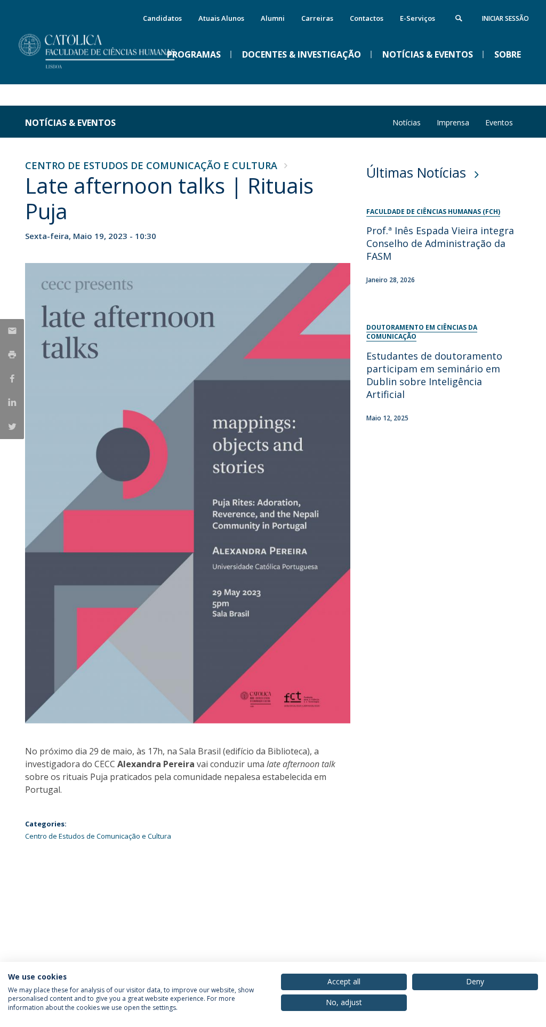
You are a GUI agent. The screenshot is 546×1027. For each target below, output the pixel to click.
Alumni (273, 18)
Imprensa (453, 122)
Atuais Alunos (221, 18)
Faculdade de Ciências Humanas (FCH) (433, 211)
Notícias (406, 122)
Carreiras (317, 18)
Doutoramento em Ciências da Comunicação (421, 332)
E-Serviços (417, 18)
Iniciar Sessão (505, 18)
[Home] (105, 75)
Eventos (499, 122)
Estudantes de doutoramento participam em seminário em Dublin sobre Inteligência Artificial (434, 375)
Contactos (366, 18)
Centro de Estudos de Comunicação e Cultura (151, 165)
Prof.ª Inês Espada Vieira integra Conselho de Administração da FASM (440, 243)
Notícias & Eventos (70, 123)
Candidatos (162, 18)
